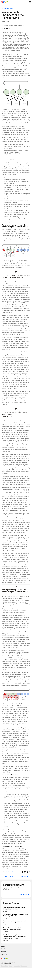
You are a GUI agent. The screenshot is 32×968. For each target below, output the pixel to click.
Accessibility (17, 966)
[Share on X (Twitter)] (7, 28)
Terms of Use (4, 966)
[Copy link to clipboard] (9, 28)
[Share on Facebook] (4, 28)
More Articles (23, 894)
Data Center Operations (8, 8)
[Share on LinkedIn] (2, 28)
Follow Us (3, 951)
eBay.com (3, 946)
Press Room (4, 949)
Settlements (24, 966)
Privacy (10, 966)
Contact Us (4, 954)
